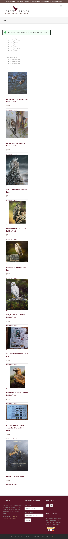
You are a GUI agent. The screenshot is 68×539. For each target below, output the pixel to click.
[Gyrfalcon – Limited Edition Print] (17, 171)
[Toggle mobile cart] (61, 6)
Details (15, 110)
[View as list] (7, 68)
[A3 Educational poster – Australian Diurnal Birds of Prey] (17, 413)
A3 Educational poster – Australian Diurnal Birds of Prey (16, 427)
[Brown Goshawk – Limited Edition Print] (17, 125)
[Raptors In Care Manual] (17, 456)
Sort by (16, 41)
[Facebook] (47, 505)
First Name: (28, 505)
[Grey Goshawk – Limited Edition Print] (17, 295)
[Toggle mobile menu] (64, 6)
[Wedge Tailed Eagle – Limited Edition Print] (17, 378)
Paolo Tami (54, 536)
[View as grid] (7, 66)
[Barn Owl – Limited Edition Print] (17, 252)
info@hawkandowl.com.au (56, 1)
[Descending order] (7, 54)
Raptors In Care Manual (15, 476)
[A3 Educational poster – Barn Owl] (17, 339)
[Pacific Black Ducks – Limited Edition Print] (17, 84)
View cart (46, 32)
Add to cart (9, 110)
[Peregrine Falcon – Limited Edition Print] (17, 213)
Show (15, 59)
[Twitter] (51, 505)
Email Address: (29, 512)
